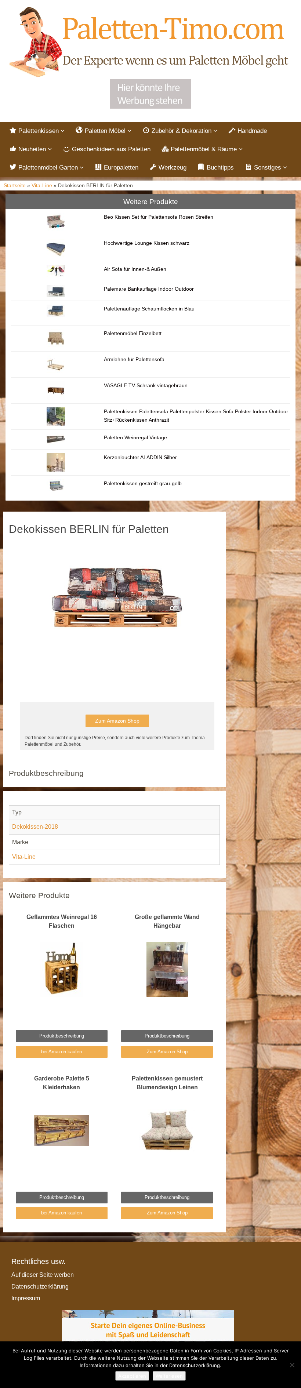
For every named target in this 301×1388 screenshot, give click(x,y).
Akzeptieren (132, 1376)
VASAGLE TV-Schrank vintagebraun (146, 385)
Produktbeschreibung (61, 1036)
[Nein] (291, 1365)
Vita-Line (42, 185)
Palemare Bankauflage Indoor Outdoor (149, 289)
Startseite (15, 185)
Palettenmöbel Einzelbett (133, 333)
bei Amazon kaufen (61, 1051)
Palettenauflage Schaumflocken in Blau (149, 309)
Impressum (25, 1298)
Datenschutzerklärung (40, 1286)
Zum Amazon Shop (117, 721)
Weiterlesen (169, 1376)
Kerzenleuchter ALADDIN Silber (140, 457)
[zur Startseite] (150, 42)
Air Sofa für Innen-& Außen (135, 269)
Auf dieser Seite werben (42, 1275)
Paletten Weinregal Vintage (135, 437)
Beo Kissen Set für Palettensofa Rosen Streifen (158, 217)
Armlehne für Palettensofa (134, 359)
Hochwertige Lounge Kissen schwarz (146, 243)
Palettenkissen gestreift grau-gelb (143, 483)
